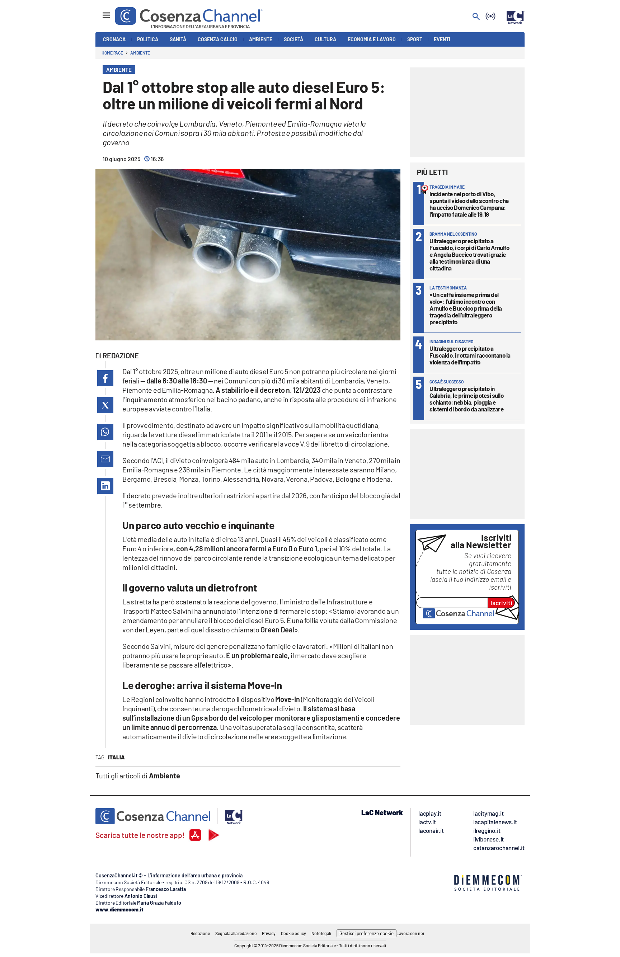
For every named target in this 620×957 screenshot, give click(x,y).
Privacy (269, 933)
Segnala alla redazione (236, 933)
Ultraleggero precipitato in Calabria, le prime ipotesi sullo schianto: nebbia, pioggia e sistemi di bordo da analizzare (466, 398)
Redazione (200, 933)
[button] (105, 378)
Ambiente (140, 52)
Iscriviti (501, 603)
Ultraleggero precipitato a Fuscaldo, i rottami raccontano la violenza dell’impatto (470, 355)
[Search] (476, 17)
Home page (112, 52)
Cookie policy (293, 933)
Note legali (321, 933)
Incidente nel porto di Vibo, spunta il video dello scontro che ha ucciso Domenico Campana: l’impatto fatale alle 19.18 (469, 204)
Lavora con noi (410, 933)
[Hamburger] (99, 12)
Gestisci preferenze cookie (366, 933)
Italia (116, 757)
